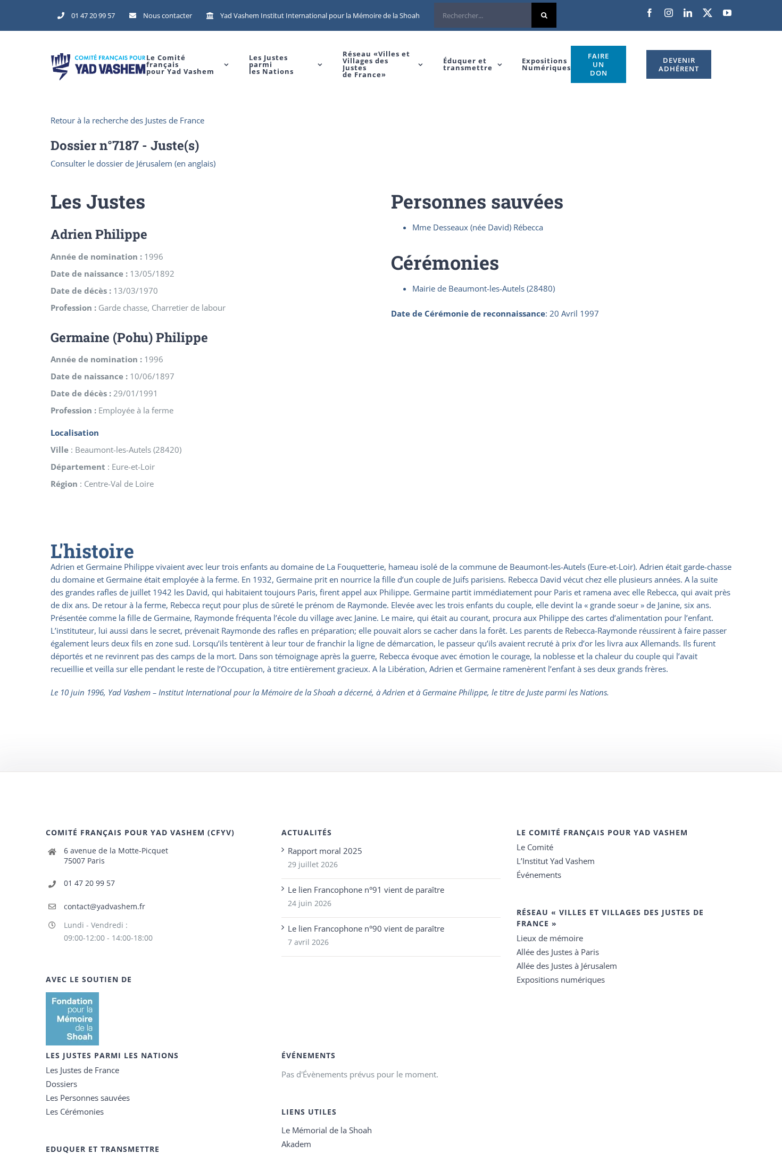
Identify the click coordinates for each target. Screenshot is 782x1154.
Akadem (296, 1144)
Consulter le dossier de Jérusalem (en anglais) (133, 163)
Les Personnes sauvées (88, 1097)
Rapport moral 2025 (325, 850)
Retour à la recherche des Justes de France (127, 120)
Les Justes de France (82, 1070)
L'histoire (92, 550)
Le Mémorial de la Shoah (326, 1130)
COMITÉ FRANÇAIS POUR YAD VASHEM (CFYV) (140, 832)
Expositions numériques (561, 979)
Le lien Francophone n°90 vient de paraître (366, 928)
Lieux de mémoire (550, 938)
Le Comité (535, 847)
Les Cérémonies (75, 1111)
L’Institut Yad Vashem (556, 861)
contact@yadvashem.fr (104, 906)
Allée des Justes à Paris (558, 952)
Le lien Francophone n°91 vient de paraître (366, 889)
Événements (539, 874)
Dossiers (61, 1083)
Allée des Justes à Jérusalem (567, 965)
